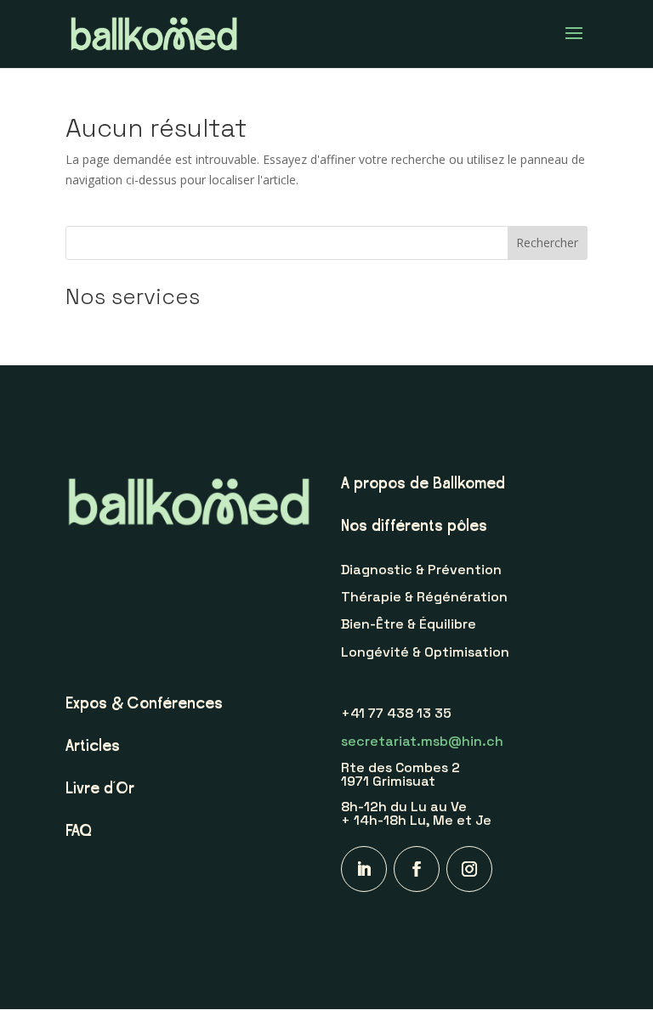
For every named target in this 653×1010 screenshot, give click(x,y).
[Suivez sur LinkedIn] (364, 869)
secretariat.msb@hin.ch (422, 741)
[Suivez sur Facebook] (417, 869)
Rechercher (547, 242)
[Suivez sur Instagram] (469, 869)
